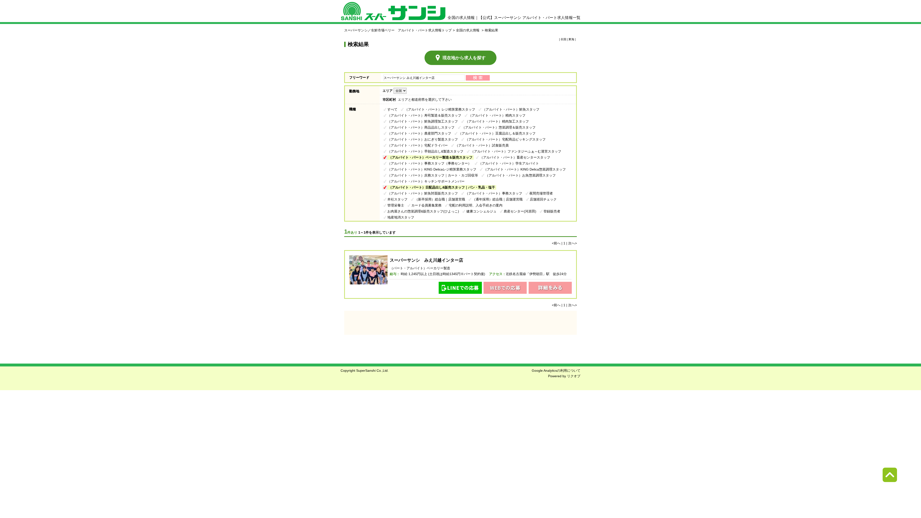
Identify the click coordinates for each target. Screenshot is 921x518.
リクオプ (573, 376)
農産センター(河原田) (520, 211)
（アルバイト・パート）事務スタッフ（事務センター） (429, 163)
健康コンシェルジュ (481, 211)
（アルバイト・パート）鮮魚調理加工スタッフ (422, 121)
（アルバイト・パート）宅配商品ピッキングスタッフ (505, 139)
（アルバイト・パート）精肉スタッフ (496, 115)
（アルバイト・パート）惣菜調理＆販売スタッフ (499, 127)
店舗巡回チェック (543, 199)
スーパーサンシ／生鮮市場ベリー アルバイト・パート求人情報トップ (398, 30)
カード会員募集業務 (426, 205)
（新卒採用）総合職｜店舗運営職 (440, 199)
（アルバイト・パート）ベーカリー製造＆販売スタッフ (430, 157)
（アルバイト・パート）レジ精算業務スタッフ (440, 109)
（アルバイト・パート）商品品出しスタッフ (421, 127)
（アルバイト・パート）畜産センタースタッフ (515, 157)
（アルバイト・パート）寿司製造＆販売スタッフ (424, 115)
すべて (392, 109)
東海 (571, 39)
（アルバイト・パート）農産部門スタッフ (419, 133)
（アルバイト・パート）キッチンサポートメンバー (426, 181)
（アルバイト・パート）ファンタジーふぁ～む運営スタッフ (516, 151)
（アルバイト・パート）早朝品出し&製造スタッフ (425, 151)
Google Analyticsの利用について (556, 370)
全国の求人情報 (468, 30)
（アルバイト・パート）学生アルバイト (508, 163)
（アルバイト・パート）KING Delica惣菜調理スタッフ (525, 169)
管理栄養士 (395, 205)
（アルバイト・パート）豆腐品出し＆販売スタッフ (497, 133)
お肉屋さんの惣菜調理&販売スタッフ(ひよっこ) (423, 211)
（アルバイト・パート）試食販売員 (482, 145)
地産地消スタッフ (400, 217)
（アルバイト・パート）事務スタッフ (493, 193)
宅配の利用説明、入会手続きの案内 (475, 205)
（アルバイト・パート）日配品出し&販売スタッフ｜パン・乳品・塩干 (442, 187)
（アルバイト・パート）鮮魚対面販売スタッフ (422, 193)
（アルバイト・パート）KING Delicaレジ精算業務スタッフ (431, 169)
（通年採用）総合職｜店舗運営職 (497, 199)
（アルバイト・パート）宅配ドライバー (417, 145)
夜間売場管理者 (541, 193)
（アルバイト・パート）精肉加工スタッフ (497, 121)
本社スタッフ (397, 199)
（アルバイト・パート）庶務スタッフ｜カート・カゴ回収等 (432, 175)
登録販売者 (551, 211)
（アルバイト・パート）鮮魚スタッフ (510, 109)
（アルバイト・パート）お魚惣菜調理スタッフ (520, 175)
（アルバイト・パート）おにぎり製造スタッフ (422, 139)
